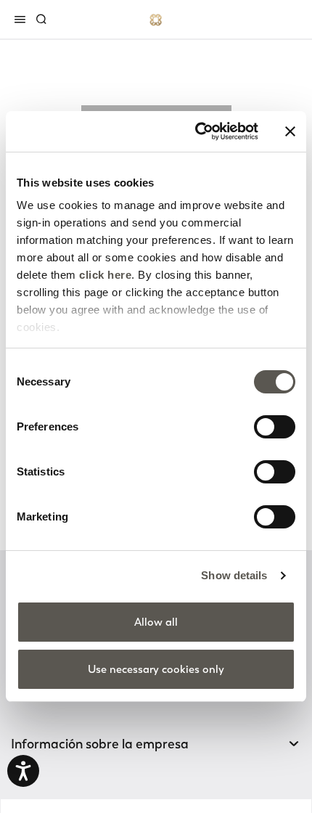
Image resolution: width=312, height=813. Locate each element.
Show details (234, 575)
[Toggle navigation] (22, 18)
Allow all (156, 622)
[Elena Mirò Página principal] (156, 19)
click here (105, 275)
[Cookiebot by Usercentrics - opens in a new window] (196, 131)
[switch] (274, 426)
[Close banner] (290, 131)
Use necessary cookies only (156, 669)
